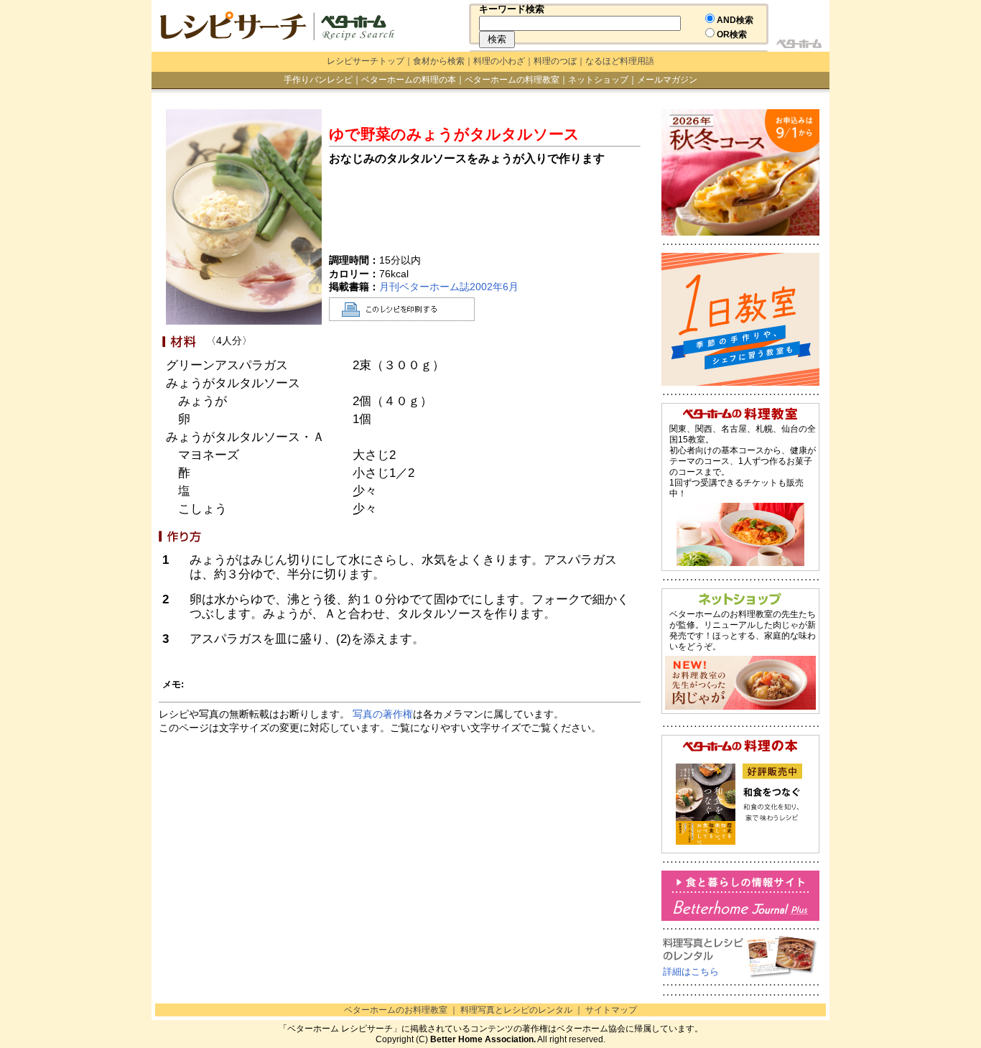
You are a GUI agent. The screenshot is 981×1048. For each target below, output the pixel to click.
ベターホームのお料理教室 (395, 1010)
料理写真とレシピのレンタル (516, 1010)
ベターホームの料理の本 (408, 80)
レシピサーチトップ (365, 61)
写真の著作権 (383, 714)
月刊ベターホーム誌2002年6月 (449, 286)
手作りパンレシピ (318, 80)
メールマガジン (667, 80)
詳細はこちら (691, 971)
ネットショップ (598, 80)
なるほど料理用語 (619, 61)
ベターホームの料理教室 (512, 80)
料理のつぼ (555, 61)
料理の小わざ (499, 61)
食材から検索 (439, 61)
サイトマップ (611, 1010)
